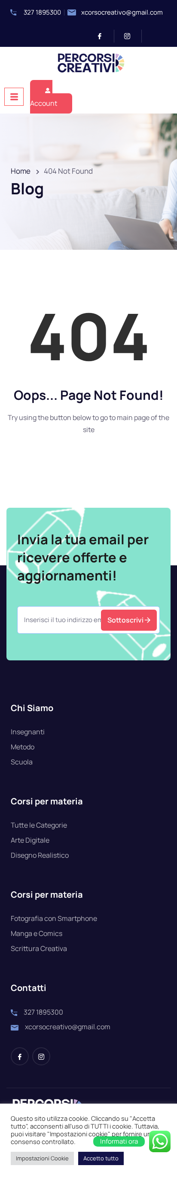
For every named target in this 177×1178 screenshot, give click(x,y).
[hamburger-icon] (14, 97)
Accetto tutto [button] (101, 1158)
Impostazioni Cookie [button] (42, 1158)
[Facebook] (103, 36)
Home (21, 171)
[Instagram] (131, 36)
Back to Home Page (87, 458)
